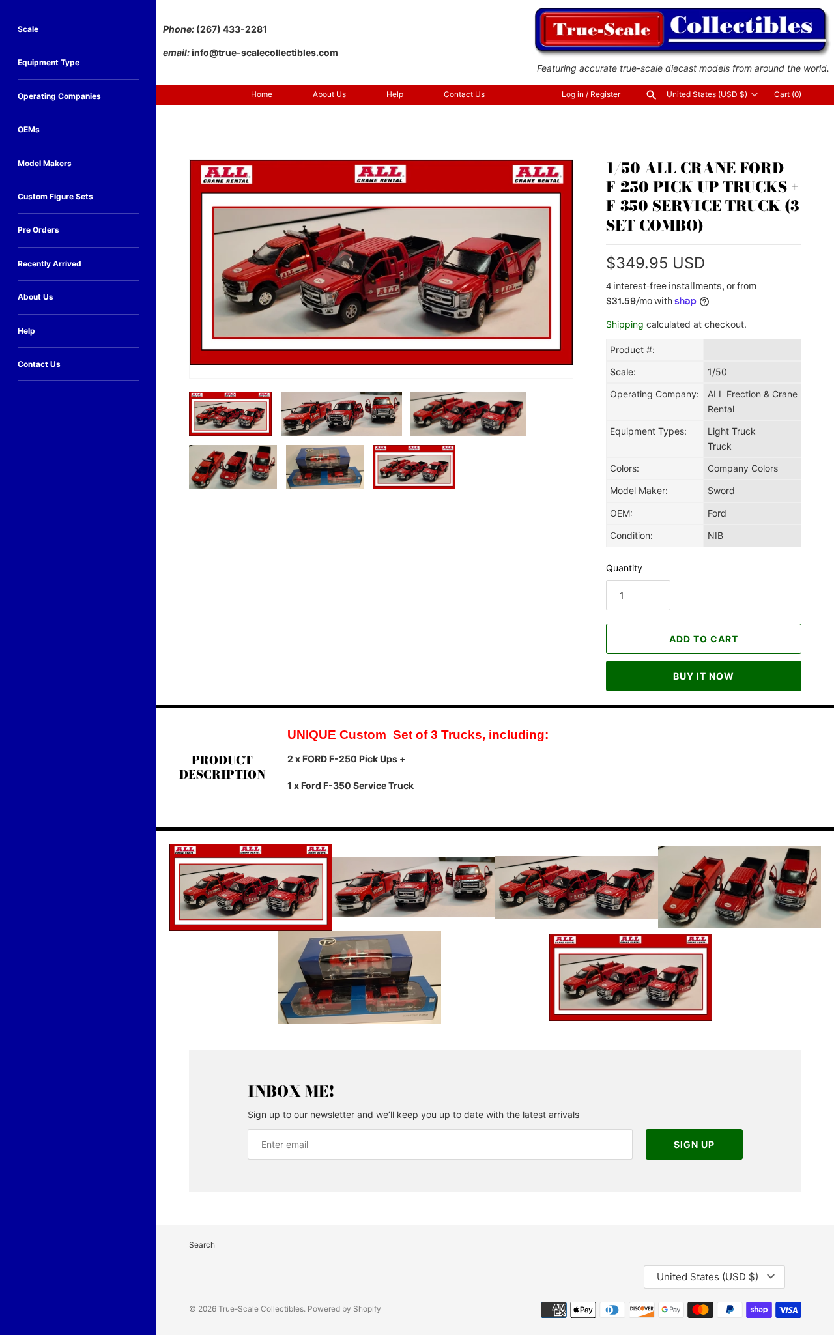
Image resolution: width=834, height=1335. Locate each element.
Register (605, 94)
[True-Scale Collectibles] (683, 13)
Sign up (694, 1144)
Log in (573, 94)
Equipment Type (48, 62)
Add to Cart (703, 638)
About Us (329, 94)
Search (202, 1245)
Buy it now (703, 676)
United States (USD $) (707, 94)
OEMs (29, 129)
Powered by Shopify (344, 1308)
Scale (28, 29)
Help (394, 94)
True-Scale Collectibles (261, 1308)
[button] (545, 350)
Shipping (625, 324)
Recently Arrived (49, 263)
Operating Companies (59, 96)
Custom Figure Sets (55, 196)
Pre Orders (38, 230)
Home (261, 94)
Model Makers (45, 163)
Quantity (624, 567)
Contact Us (464, 94)
